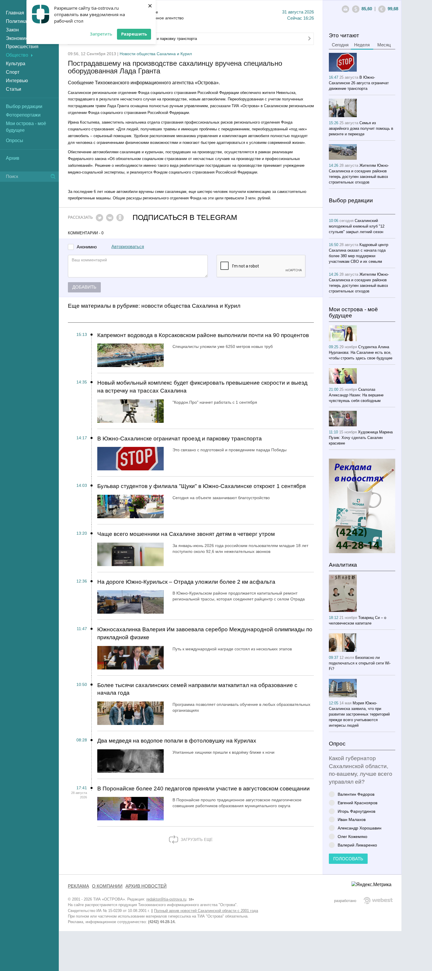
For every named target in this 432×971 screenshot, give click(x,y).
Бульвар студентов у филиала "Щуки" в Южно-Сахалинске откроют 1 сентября (201, 486)
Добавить (84, 287)
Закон (12, 29)
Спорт (12, 72)
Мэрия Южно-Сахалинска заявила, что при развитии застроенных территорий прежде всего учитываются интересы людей (359, 714)
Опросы (14, 140)
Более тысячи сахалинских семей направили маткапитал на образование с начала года (197, 689)
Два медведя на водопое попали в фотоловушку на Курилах (176, 741)
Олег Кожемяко (352, 836)
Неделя (362, 45)
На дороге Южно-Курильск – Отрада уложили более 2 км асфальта (186, 582)
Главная (15, 12)
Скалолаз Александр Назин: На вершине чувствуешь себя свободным (356, 395)
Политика (16, 21)
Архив (12, 158)
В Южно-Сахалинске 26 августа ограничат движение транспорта (359, 83)
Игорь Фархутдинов (356, 811)
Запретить (101, 34)
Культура (15, 63)
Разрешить (134, 34)
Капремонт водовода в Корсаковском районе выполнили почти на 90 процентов (203, 335)
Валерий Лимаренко (357, 845)
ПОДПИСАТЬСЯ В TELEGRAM (185, 217)
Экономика (18, 38)
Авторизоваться (127, 246)
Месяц (384, 45)
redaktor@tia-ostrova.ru (166, 899)
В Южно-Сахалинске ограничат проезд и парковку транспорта (179, 438)
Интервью (17, 80)
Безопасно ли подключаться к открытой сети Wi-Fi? (360, 663)
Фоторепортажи (23, 114)
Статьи (13, 89)
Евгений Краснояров (357, 802)
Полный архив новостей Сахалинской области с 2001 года (206, 910)
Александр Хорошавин (359, 828)
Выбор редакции (24, 106)
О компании (107, 886)
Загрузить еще (196, 839)
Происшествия (22, 46)
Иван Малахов (352, 819)
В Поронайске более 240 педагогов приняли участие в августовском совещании (203, 788)
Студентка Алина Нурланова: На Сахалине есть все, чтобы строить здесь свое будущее (360, 352)
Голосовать (348, 858)
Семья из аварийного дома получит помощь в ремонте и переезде (361, 128)
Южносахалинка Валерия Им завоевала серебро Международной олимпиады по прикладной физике (204, 633)
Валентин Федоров (356, 794)
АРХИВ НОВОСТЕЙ (146, 886)
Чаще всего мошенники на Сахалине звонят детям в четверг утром (186, 534)
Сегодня (340, 45)
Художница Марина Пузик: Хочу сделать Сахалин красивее (361, 437)
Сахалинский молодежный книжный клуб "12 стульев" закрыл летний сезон (356, 226)
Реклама (78, 886)
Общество (17, 55)
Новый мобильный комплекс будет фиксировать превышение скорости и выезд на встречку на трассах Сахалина (202, 387)
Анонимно (87, 247)
